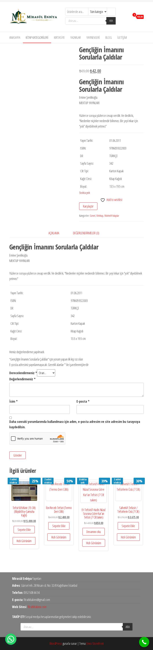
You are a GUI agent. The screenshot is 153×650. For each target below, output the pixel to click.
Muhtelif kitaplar (111, 215)
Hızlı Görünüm (24, 541)
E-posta (82, 401)
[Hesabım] (126, 16)
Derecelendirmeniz (23, 373)
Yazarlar (75, 37)
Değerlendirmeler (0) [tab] (86, 233)
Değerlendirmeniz (22, 379)
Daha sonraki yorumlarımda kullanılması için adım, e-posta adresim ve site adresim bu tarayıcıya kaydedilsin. (74, 424)
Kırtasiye (59, 37)
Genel (92, 215)
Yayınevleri (93, 37)
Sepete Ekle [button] (24, 529)
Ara (111, 20)
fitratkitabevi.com (37, 606)
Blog (108, 37)
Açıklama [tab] (54, 233)
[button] (10, 639)
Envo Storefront (95, 643)
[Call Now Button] (144, 642)
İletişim (122, 37)
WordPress (55, 643)
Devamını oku (93, 531)
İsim (13, 401)
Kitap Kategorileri (37, 37)
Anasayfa (14, 37)
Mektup (99, 215)
